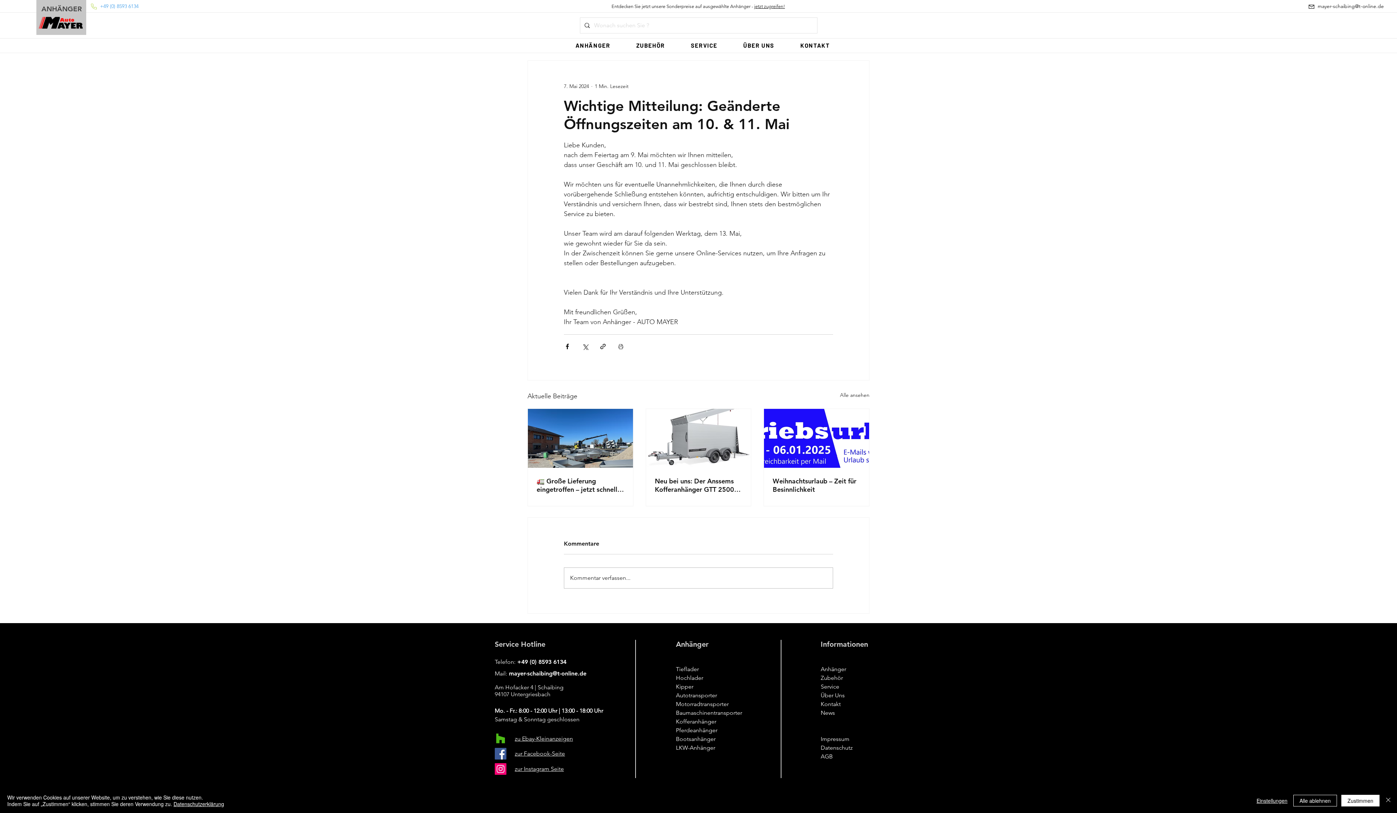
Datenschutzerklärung (199, 804)
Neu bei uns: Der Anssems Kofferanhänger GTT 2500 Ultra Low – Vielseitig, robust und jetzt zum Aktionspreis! (694, 485)
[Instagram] (500, 769)
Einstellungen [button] (1272, 800)
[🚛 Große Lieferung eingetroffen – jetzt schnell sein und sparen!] (580, 438)
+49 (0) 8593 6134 (541, 661)
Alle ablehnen (1315, 800)
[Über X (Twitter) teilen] (585, 346)
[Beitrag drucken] (620, 346)
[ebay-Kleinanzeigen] (500, 738)
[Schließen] (1388, 800)
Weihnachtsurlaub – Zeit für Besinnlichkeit (814, 485)
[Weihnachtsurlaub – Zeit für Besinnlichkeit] (816, 438)
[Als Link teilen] (603, 346)
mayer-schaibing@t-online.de (547, 673)
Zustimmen (1360, 800)
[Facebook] (500, 754)
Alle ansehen (854, 395)
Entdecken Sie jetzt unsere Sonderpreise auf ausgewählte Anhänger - (698, 6)
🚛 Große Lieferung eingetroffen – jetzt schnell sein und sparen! (577, 485)
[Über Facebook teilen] (567, 346)
